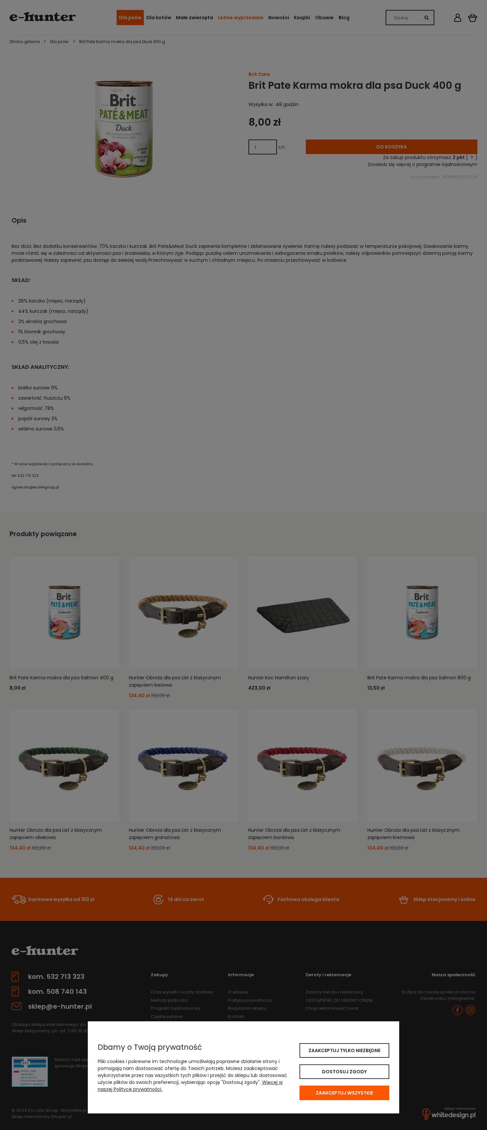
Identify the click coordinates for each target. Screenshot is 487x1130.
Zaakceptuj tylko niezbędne (344, 1050)
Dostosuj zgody (344, 1071)
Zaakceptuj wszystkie (344, 1093)
